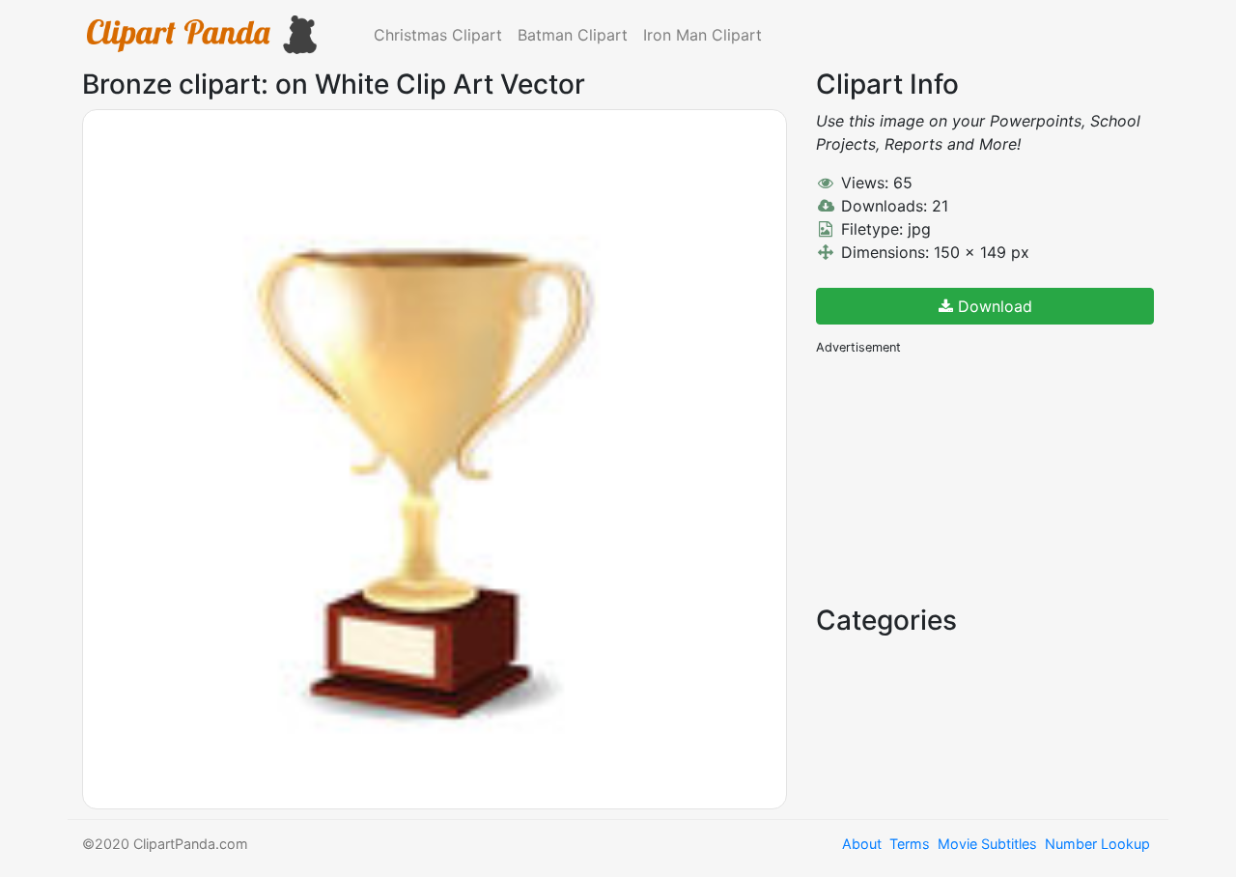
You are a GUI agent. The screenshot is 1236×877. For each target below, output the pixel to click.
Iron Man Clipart (702, 34)
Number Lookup (1097, 843)
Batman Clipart (573, 34)
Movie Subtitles (987, 843)
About (862, 843)
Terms (909, 843)
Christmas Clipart (438, 34)
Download (992, 306)
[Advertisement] (961, 478)
